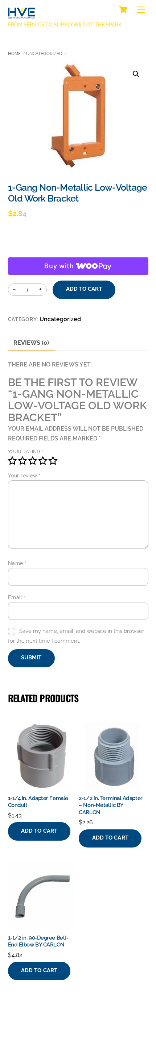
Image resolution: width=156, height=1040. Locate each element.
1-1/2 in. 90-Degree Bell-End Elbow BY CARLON (38, 941)
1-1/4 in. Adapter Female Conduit (38, 802)
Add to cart (84, 289)
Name (17, 563)
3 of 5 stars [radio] (32, 460)
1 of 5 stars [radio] (12, 460)
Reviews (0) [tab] (31, 342)
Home (14, 53)
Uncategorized (44, 53)
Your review (24, 475)
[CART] (123, 10)
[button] (136, 73)
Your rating (26, 451)
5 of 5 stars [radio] (53, 460)
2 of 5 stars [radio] (22, 460)
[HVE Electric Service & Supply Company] (21, 14)
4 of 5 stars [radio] (42, 460)
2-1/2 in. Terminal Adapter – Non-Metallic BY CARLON (110, 805)
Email (17, 597)
